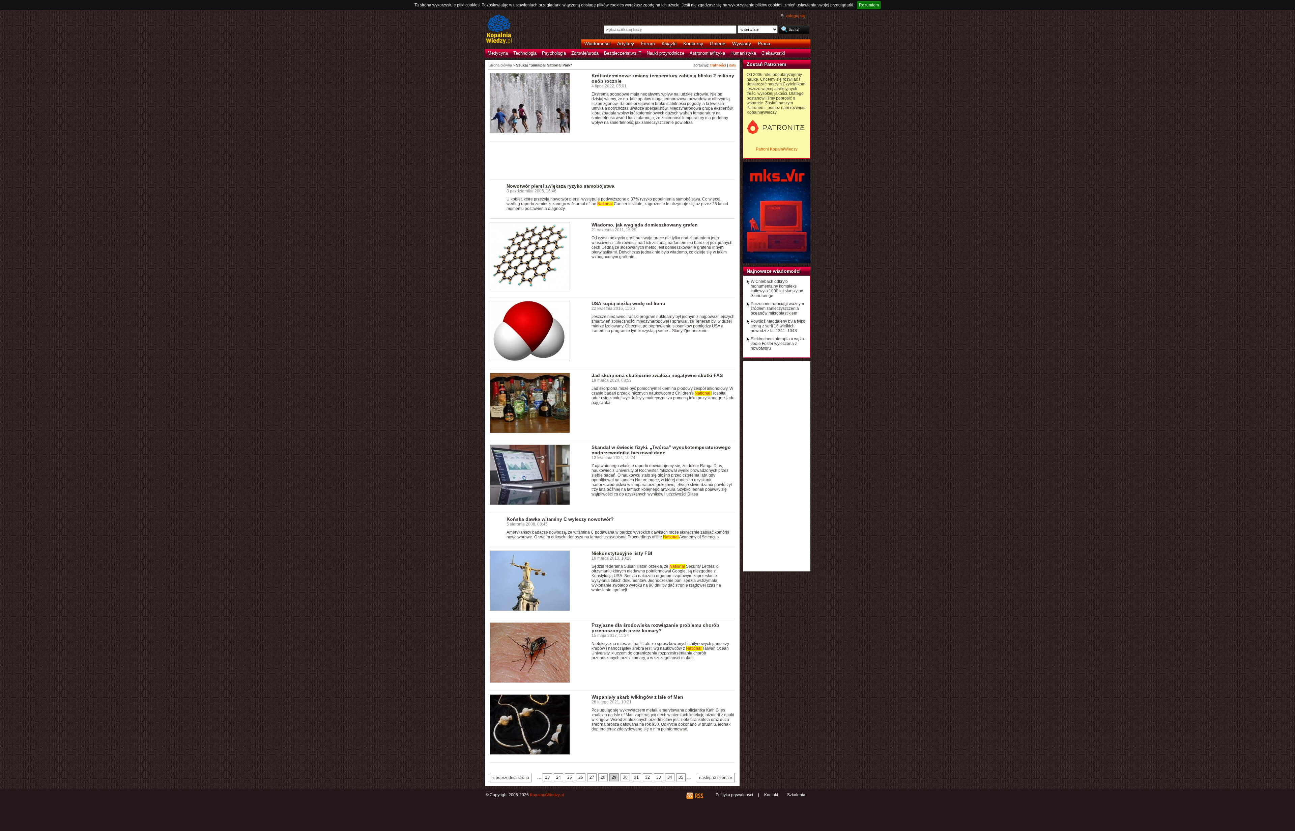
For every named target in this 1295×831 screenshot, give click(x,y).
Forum (648, 43)
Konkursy (693, 43)
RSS (699, 796)
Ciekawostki (773, 53)
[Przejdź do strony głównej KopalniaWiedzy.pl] (499, 30)
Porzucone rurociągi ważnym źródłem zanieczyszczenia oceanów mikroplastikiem (777, 308)
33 (658, 777)
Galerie (717, 43)
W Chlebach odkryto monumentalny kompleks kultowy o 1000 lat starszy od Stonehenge (777, 288)
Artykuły (625, 43)
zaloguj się (796, 16)
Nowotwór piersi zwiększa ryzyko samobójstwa (560, 186)
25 (569, 777)
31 (636, 777)
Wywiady (741, 43)
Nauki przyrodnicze (665, 53)
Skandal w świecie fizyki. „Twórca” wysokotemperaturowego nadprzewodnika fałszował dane (661, 450)
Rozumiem (869, 5)
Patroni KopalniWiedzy (777, 149)
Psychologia (554, 53)
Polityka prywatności (734, 795)
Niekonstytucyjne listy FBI (622, 553)
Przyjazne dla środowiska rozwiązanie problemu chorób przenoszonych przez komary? (655, 627)
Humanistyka (743, 53)
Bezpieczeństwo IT (622, 53)
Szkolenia (796, 795)
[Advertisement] (612, 160)
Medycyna (498, 53)
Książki (669, 43)
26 (580, 777)
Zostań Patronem (766, 64)
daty (732, 65)
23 (547, 777)
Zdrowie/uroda (585, 53)
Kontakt (771, 795)
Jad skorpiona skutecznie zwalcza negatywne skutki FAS (657, 375)
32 (647, 777)
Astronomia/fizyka (707, 53)
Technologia (525, 53)
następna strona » (715, 777)
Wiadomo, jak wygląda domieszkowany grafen (645, 224)
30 (625, 777)
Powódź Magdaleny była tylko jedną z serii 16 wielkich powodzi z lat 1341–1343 (778, 326)
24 (558, 777)
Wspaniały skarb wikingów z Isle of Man (637, 697)
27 (591, 777)
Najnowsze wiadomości (774, 271)
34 (669, 777)
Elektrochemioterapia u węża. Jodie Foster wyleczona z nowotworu (778, 344)
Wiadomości (597, 43)
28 (603, 777)
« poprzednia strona (510, 777)
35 (681, 777)
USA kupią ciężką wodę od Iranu (628, 303)
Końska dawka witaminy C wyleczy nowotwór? (560, 519)
